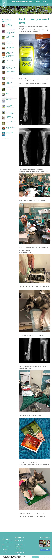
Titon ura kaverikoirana (9, 117)
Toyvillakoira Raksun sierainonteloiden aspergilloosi (11, 67)
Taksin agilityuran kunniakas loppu (10, 42)
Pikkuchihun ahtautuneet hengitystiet (9, 25)
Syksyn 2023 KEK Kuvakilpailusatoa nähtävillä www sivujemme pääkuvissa (8, 55)
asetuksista (19, 557)
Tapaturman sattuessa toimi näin (20, 553)
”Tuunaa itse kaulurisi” (9, 83)
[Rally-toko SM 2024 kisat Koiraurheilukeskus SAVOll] (41, 542)
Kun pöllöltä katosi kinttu (10, 128)
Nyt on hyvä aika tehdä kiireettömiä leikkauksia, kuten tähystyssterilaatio (20, 547)
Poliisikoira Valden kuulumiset (10, 88)
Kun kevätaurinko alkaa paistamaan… (19, 541)
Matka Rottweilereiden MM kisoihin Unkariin (11, 112)
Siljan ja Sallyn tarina (11, 121)
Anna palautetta (5, 552)
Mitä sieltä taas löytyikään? (10, 48)
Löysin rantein (9, 60)
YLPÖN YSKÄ (9, 100)
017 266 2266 (37, 1)
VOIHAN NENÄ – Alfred (10, 37)
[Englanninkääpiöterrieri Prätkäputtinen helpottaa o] (41, 545)
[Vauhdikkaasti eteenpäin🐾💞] (45, 542)
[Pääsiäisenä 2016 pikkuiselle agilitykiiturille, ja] (48, 542)
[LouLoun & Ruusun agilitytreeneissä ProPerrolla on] (48, 545)
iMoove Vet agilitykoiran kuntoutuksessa (10, 106)
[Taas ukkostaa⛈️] (45, 545)
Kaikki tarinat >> (5, 138)
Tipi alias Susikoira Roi (10, 72)
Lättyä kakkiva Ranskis (9, 133)
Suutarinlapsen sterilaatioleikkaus (10, 77)
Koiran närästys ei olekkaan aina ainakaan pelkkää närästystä (10, 31)
